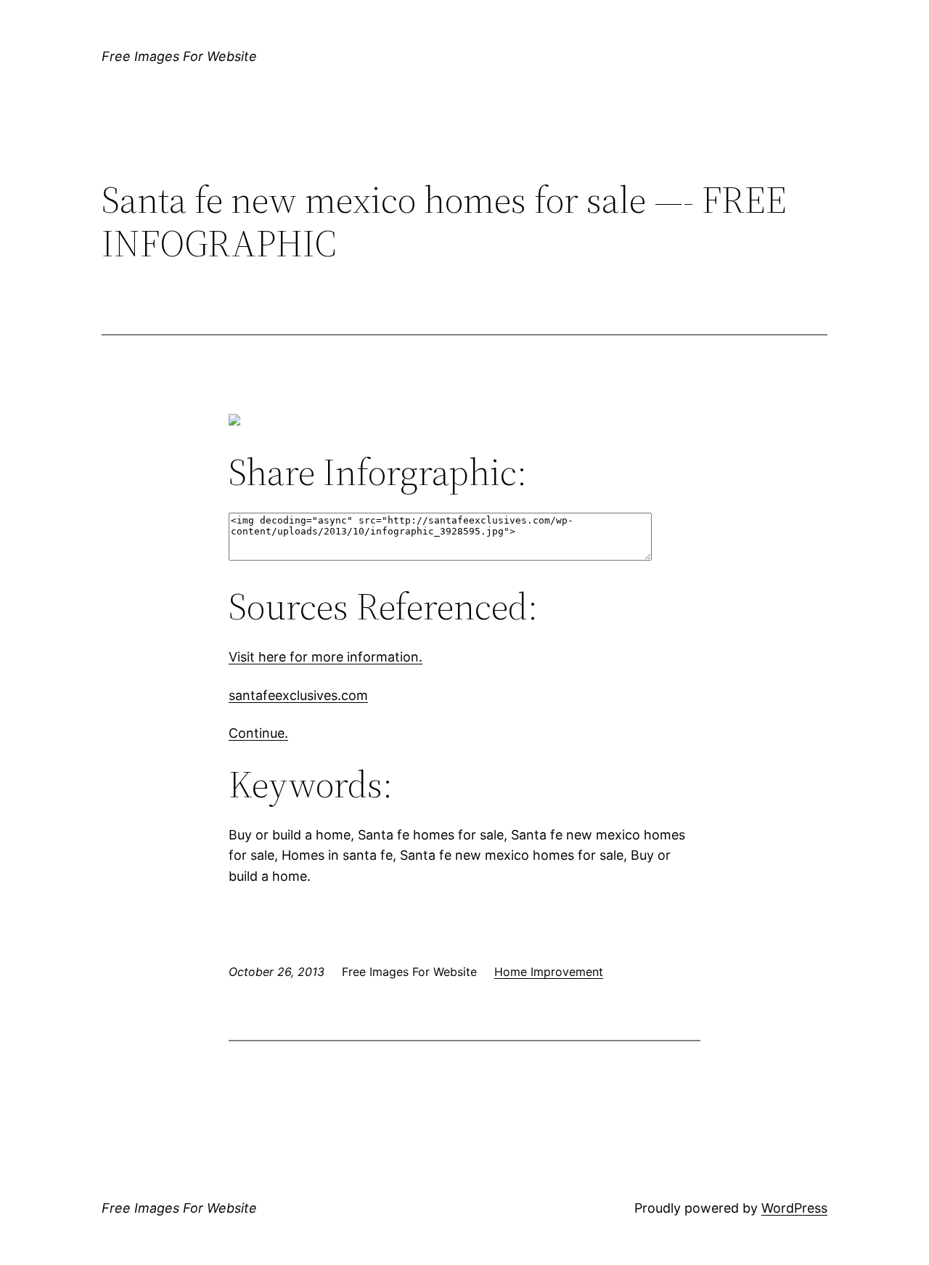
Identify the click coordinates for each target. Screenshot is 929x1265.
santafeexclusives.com (298, 695)
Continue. (258, 733)
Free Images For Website (179, 56)
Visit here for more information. (325, 656)
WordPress (794, 1208)
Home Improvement (548, 971)
